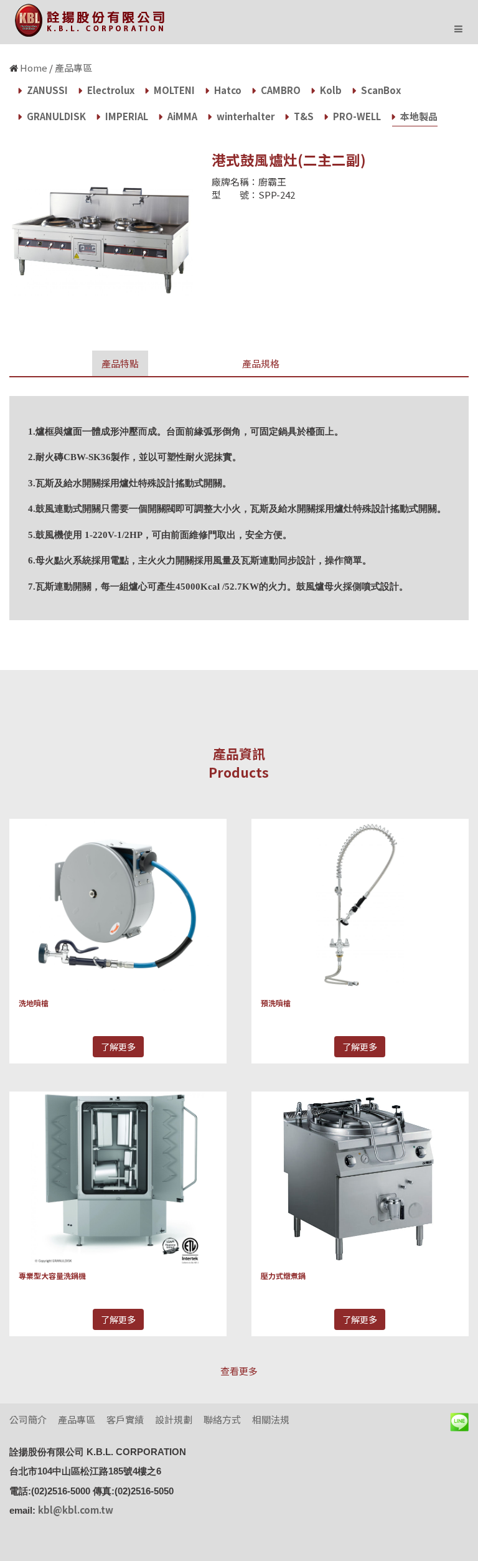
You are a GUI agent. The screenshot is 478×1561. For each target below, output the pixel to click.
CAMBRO (280, 90)
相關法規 (270, 1419)
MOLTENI (173, 90)
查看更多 (239, 1370)
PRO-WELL (356, 116)
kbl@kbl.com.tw (75, 1509)
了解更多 (118, 1046)
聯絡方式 (222, 1419)
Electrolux (109, 90)
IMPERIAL (125, 116)
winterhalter (244, 116)
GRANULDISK (55, 116)
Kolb (330, 90)
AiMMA (181, 116)
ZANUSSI (46, 90)
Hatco (226, 90)
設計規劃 (173, 1419)
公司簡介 (28, 1419)
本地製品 (418, 116)
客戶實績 (125, 1419)
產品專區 (73, 67)
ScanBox (380, 90)
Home (33, 67)
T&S (303, 116)
